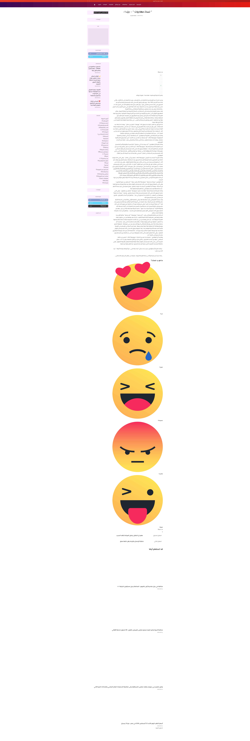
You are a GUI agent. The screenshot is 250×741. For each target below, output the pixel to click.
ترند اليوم (104, 143)
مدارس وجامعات (102, 174)
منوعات (105, 183)
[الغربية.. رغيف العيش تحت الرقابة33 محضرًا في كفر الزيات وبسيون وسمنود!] (105, 93)
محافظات (104, 172)
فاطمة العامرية (133, 15)
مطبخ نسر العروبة (102, 176)
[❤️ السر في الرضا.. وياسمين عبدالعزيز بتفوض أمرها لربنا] (105, 104)
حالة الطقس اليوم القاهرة (101, 13)
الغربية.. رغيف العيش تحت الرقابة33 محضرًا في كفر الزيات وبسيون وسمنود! (94, 93)
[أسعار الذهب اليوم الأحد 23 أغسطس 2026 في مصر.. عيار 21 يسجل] (141, 706)
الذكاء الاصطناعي (103, 134)
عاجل (105, 154)
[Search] (88, 4)
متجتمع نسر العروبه (102, 170)
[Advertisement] (98, 36)
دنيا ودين (104, 145)
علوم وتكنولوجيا (103, 161)
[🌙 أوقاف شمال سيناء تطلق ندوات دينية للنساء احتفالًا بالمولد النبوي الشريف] (105, 81)
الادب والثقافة (103, 128)
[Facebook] (89, 1)
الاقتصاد (104, 130)
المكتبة (105, 139)
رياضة (105, 148)
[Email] (160, 92)
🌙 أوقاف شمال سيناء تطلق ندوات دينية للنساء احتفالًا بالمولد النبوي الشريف (94, 80)
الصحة (105, 136)
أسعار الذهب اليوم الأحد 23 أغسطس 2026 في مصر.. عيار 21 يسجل (142, 723)
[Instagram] (87, 1)
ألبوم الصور (104, 119)
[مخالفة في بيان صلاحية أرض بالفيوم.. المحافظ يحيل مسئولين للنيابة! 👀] (139, 568)
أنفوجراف (105, 121)
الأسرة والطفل (103, 125)
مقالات (105, 181)
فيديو (106, 165)
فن (106, 163)
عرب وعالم (103, 159)
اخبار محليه (103, 123)
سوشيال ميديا (103, 152)
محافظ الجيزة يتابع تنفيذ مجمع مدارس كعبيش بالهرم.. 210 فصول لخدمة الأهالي (137, 630)
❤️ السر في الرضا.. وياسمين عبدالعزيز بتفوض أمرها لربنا (95, 103)
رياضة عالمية (104, 150)
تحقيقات (105, 141)
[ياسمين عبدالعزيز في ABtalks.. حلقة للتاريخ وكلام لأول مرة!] (105, 69)
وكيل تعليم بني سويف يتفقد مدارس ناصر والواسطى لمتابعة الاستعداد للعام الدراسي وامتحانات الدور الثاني (128, 687)
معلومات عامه (103, 178)
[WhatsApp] (160, 85)
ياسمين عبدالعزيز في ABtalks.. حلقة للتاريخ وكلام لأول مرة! (94, 69)
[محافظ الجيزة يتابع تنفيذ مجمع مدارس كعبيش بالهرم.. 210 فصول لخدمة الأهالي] (137, 609)
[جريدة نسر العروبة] (155, 4)
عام (106, 156)
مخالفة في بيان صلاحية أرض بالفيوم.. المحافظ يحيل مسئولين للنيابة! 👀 (140, 586)
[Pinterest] (160, 82)
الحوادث (105, 132)
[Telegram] (160, 89)
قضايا (106, 167)
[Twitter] (88, 1)
